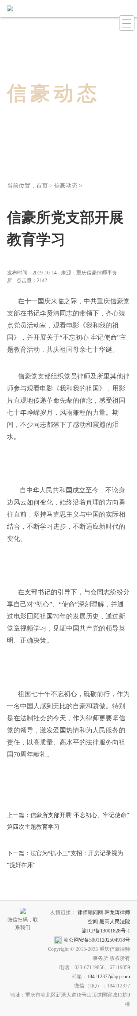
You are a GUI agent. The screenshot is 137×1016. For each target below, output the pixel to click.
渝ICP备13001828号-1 (106, 931)
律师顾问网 (90, 912)
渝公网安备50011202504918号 (97, 940)
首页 (42, 185)
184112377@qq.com (108, 976)
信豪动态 (65, 185)
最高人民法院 (114, 921)
